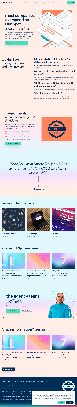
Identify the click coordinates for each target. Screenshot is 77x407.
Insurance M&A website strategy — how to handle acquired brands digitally (37, 273)
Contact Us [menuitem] (23, 392)
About (53, 2)
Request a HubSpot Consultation (16, 43)
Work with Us (71, 2)
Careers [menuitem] (8, 391)
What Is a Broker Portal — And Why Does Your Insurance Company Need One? (12, 274)
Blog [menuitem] (3, 391)
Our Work (44, 2)
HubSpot (35, 2)
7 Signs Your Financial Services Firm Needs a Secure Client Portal (61, 273)
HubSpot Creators (9, 234)
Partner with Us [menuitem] (15, 392)
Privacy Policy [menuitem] (30, 392)
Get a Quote (12, 310)
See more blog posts (8, 369)
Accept (61, 402)
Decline (69, 402)
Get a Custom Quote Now (13, 143)
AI (39, 2)
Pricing (49, 2)
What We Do (27, 2)
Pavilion (55, 234)
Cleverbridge (32, 234)
